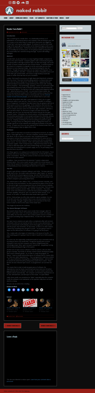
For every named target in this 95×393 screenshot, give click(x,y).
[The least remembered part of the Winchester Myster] (66, 72)
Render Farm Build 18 (13, 308)
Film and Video (67, 104)
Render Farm (11, 316)
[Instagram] (10, 3)
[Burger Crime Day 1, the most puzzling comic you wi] (66, 53)
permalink (20, 316)
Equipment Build (67, 102)
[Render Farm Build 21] (30, 303)
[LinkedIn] (27, 3)
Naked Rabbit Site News (70, 113)
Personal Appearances (69, 115)
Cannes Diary (67, 96)
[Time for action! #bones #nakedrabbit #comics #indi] (85, 72)
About (11, 18)
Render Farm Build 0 (13, 326)
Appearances (66, 95)
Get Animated (40, 18)
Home (6, 18)
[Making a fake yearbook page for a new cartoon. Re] (66, 63)
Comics (65, 98)
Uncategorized (67, 122)
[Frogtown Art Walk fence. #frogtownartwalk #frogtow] (85, 53)
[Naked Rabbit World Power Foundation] (30, 10)
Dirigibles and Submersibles (71, 100)
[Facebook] (14, 3)
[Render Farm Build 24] (46, 303)
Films (31, 18)
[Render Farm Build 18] (14, 303)
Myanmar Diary (67, 111)
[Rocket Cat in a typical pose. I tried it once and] (75, 53)
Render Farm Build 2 (47, 326)
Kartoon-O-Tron (52, 18)
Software (65, 120)
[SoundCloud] (23, 3)
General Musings (68, 106)
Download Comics (22, 18)
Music (62, 18)
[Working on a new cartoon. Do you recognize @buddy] (75, 72)
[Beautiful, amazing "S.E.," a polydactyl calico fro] (85, 63)
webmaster (24, 32)
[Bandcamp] (18, 3)
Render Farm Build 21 (29, 308)
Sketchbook (66, 119)
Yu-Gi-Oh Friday (67, 124)
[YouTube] (6, 3)
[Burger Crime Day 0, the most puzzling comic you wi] (75, 63)
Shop (67, 18)
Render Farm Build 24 (45, 308)
